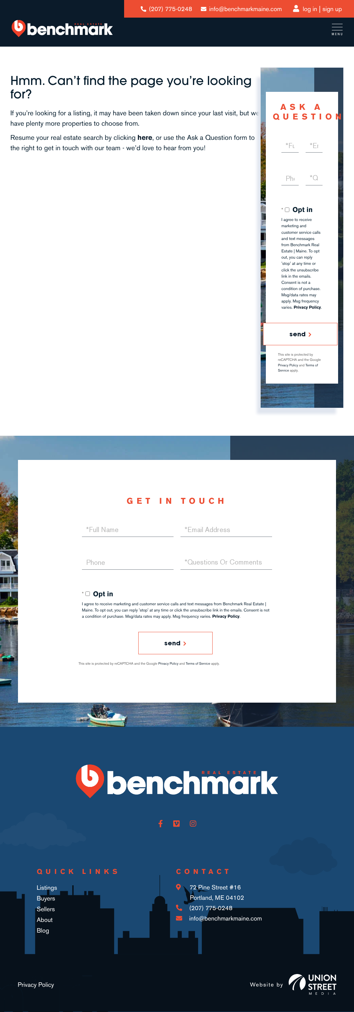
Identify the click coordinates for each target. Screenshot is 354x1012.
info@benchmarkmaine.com (245, 9)
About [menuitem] (45, 920)
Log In (310, 9)
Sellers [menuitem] (46, 909)
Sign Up (332, 9)
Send (297, 334)
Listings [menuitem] (47, 887)
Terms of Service (198, 664)
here (145, 137)
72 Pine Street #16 (216, 893)
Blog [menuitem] (43, 930)
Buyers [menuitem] (46, 898)
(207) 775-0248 (170, 9)
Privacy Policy (307, 307)
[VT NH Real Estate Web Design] (312, 984)
